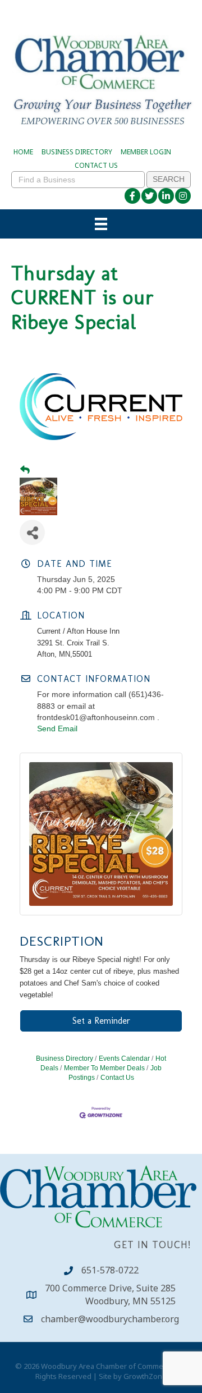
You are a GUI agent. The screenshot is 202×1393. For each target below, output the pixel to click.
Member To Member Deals (104, 1068)
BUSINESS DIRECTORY (77, 152)
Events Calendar (124, 1058)
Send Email (57, 728)
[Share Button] (32, 532)
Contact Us (117, 1078)
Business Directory (64, 1058)
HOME (23, 152)
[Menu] (101, 224)
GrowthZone (145, 1376)
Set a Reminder (101, 1020)
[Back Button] (25, 470)
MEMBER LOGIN (146, 152)
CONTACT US (96, 165)
